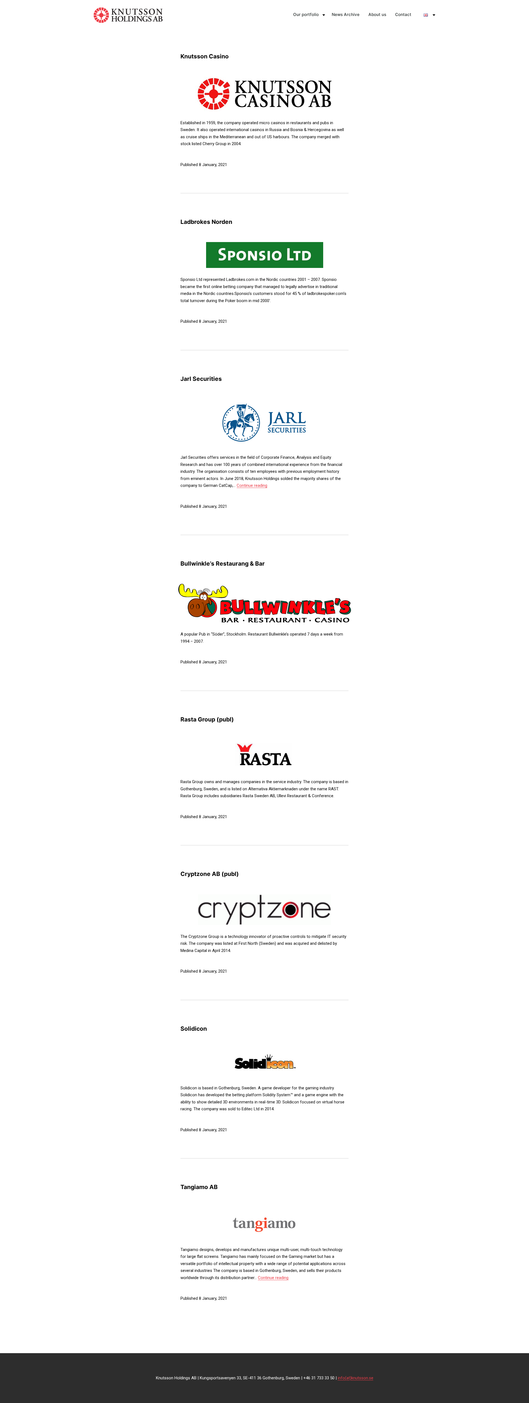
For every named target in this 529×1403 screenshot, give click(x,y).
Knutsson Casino (204, 56)
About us (377, 14)
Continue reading (252, 485)
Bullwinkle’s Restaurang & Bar (222, 563)
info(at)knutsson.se (355, 1377)
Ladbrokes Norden (206, 221)
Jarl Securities (201, 378)
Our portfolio (306, 14)
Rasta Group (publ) (207, 719)
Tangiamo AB (199, 1187)
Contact (403, 14)
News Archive (346, 14)
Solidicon (193, 1028)
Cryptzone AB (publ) (209, 873)
